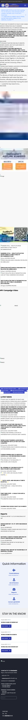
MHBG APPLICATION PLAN (18, 390)
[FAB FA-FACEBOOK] (2, 708)
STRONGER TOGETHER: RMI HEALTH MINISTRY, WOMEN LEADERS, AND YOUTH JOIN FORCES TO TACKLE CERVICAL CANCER (13, 50)
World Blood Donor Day (9, 647)
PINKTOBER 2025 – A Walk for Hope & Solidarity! (13, 494)
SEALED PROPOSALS (18, 392)
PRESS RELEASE (11, 258)
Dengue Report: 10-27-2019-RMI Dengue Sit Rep (14, 524)
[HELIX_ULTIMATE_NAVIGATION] (25, 5)
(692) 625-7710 (5, 1)
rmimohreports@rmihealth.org (16, 1)
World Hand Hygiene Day (9, 622)
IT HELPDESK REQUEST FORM (9, 388)
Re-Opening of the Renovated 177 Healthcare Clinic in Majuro (12, 468)
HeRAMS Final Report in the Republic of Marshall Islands (14, 550)
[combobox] (9, 697)
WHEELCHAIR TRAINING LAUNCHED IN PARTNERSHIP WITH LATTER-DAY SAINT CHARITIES (12, 71)
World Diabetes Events (9, 634)
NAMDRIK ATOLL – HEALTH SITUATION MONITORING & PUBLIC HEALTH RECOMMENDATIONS (12, 254)
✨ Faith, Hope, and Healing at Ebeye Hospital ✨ (13, 481)
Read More (3, 41)
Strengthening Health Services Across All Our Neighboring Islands (13, 455)
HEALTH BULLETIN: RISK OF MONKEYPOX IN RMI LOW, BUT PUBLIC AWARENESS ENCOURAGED (13, 282)
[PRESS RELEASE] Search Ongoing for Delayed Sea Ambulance (13, 268)
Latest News (13, 415)
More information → (14, 575)
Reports (9, 527)
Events (9, 619)
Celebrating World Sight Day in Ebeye (13, 506)
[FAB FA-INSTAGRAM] (5, 708)
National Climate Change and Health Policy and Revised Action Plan (13, 537)
